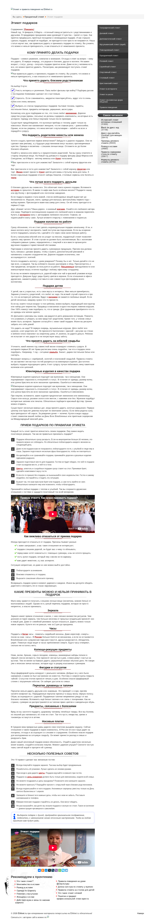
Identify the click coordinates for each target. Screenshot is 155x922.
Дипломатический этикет (111, 39)
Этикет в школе (106, 94)
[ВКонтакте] (39, 870)
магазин (61, 208)
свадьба (53, 351)
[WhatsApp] (59, 870)
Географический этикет (110, 27)
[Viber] (56, 870)
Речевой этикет (106, 61)
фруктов (81, 169)
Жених (19, 171)
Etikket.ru (22, 913)
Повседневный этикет (109, 50)
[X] (49, 870)
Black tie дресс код (110, 127)
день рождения (34, 776)
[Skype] (63, 870)
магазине (53, 296)
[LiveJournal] (52, 870)
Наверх (140, 913)
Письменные (67, 266)
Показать (29, 29)
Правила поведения (108, 107)
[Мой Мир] (46, 870)
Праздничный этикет (109, 55)
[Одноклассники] (42, 870)
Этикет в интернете (108, 89)
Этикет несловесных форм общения (111, 101)
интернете (25, 214)
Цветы (19, 468)
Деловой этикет (107, 33)
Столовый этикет (107, 77)
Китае (25, 634)
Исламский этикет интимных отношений (111, 120)
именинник (71, 113)
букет (58, 158)
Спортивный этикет (108, 72)
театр (13, 177)
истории (15, 190)
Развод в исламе (109, 146)
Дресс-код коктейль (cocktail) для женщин (111, 134)
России (38, 636)
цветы (42, 773)
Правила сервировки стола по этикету (111, 152)
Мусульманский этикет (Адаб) (113, 44)
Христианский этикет (109, 83)
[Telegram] (66, 870)
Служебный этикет (108, 66)
